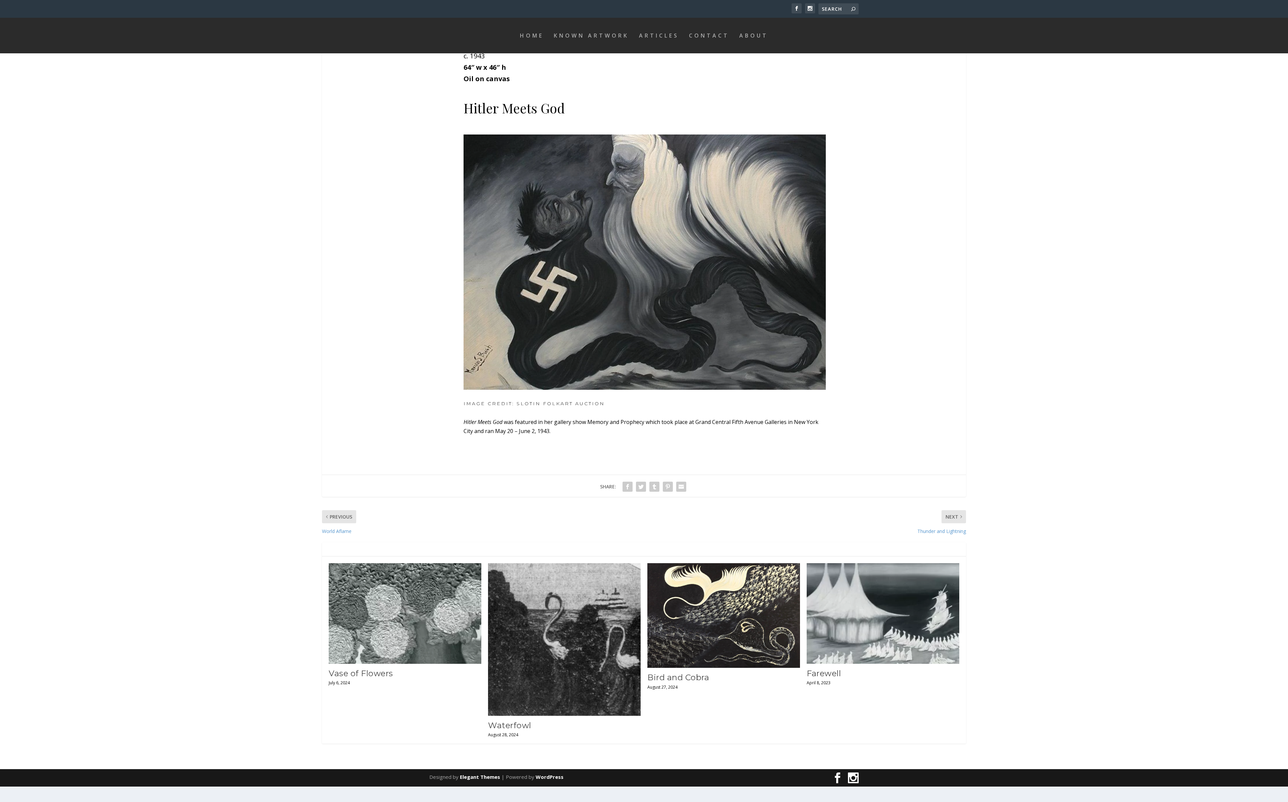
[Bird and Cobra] (723, 615)
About (753, 35)
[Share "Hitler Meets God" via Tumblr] (654, 486)
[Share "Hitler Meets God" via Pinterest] (668, 486)
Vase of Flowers (361, 673)
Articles (659, 35)
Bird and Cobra (678, 677)
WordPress (550, 776)
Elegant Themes (480, 776)
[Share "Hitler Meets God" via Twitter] (641, 486)
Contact (709, 35)
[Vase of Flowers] (405, 613)
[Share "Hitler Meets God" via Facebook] (627, 486)
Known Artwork (591, 35)
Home (532, 35)
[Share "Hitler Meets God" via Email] (681, 486)
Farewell (824, 673)
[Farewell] (883, 613)
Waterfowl (509, 725)
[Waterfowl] (564, 639)
